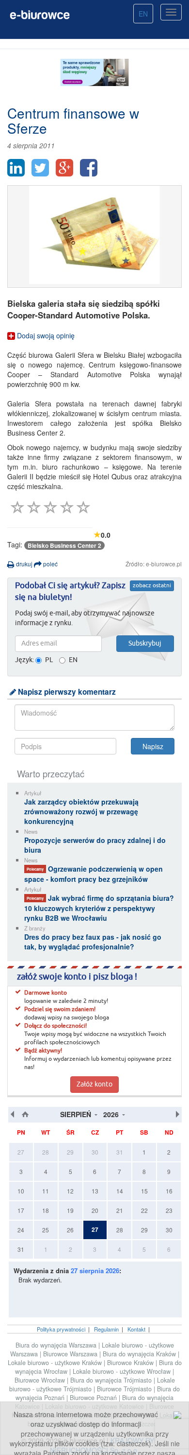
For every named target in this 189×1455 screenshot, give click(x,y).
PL (49, 660)
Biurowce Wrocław (41, 1380)
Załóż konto (94, 1084)
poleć (50, 564)
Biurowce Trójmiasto (125, 1389)
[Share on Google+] (64, 168)
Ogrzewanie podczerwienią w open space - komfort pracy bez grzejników (93, 874)
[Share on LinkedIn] (16, 168)
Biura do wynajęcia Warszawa (57, 1345)
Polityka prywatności (61, 1329)
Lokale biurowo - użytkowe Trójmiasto (92, 1384)
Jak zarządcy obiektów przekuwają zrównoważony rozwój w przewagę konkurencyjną (81, 811)
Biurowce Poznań (94, 1397)
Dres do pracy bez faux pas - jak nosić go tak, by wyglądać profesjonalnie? (92, 941)
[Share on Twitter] (40, 168)
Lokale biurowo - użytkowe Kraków (56, 1362)
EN (143, 13)
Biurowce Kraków (131, 1362)
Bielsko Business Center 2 (64, 545)
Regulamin (106, 1329)
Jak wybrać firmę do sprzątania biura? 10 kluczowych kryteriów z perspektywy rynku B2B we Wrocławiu (99, 908)
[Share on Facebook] (88, 168)
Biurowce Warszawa (71, 1354)
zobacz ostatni (152, 586)
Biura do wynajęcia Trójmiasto (112, 1380)
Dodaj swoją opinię (45, 335)
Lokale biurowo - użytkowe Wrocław (123, 1371)
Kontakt (136, 1329)
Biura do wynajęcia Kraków (140, 1354)
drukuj (23, 564)
